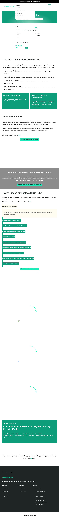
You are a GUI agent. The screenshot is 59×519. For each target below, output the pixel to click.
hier (31, 458)
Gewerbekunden (19, 21)
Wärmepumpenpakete (21, 10)
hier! (20, 135)
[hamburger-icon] (49, 4)
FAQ (18, 34)
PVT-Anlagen (19, 13)
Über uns (18, 29)
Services (18, 20)
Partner (17, 37)
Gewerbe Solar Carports (21, 26)
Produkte (18, 7)
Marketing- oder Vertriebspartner (23, 42)
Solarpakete (19, 11)
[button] (9, 206)
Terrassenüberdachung (21, 16)
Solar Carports (19, 15)
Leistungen (18, 5)
